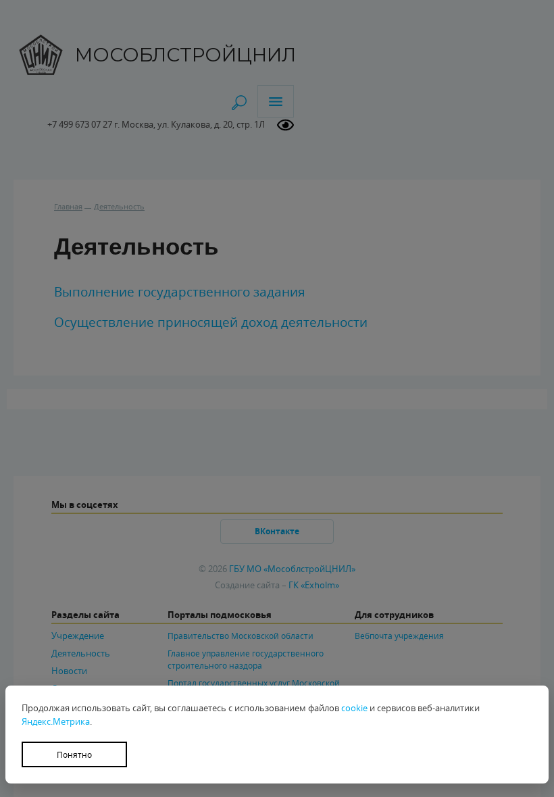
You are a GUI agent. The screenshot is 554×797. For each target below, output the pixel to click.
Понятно (74, 754)
